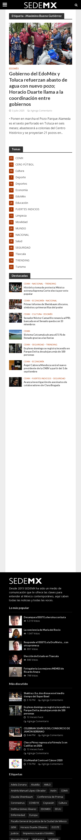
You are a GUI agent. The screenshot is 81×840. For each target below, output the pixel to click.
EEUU (58, 809)
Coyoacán (48, 802)
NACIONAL (37, 283)
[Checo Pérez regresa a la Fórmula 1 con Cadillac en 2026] (15, 745)
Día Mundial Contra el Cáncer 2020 (43, 760)
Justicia (14, 833)
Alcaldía (35, 784)
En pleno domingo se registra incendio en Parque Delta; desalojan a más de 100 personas (47, 351)
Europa (33, 815)
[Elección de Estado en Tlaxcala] (15, 659)
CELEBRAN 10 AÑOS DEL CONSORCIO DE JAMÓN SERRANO (47, 730)
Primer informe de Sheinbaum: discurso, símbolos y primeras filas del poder (46, 306)
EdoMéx (14, 68)
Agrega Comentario (41, 110)
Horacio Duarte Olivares (34, 827)
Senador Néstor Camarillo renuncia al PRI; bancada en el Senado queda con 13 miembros (47, 321)
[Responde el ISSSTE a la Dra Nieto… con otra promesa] (15, 645)
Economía (38, 300)
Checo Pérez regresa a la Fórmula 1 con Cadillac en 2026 (45, 744)
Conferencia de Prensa (50, 796)
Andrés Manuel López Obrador (28, 790)
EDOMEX (45, 809)
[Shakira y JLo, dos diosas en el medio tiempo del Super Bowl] (15, 696)
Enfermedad (18, 815)
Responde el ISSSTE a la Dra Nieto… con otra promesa (46, 644)
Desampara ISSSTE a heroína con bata (45, 617)
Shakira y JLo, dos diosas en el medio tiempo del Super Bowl (44, 695)
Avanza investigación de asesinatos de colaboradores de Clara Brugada (45, 384)
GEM (13, 827)
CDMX (27, 283)
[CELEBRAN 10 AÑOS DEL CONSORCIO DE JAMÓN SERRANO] (15, 731)
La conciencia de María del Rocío (42, 629)
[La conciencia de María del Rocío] (15, 633)
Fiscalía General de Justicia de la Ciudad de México (39, 821)
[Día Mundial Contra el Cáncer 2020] (15, 763)
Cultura (37, 314)
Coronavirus (17, 802)
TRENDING (50, 283)
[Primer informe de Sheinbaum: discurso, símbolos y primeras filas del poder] (15, 304)
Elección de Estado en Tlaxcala (41, 656)
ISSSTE (55, 827)
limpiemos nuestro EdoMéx (38, 833)
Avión (53, 790)
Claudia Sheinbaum (22, 796)
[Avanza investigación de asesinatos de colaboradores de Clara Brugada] (15, 381)
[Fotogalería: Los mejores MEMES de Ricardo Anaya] (15, 671)
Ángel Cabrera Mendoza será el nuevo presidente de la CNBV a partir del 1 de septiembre (45, 368)
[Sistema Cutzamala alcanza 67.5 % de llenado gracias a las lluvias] (15, 334)
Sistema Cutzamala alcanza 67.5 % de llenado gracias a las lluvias (44, 336)
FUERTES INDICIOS (41, 378)
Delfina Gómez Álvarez (23, 809)
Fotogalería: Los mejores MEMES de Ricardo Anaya (44, 670)
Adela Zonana (19, 784)
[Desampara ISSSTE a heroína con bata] (15, 620)
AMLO (47, 784)
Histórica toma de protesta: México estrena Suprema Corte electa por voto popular (46, 290)
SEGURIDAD (38, 344)
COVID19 (34, 802)
